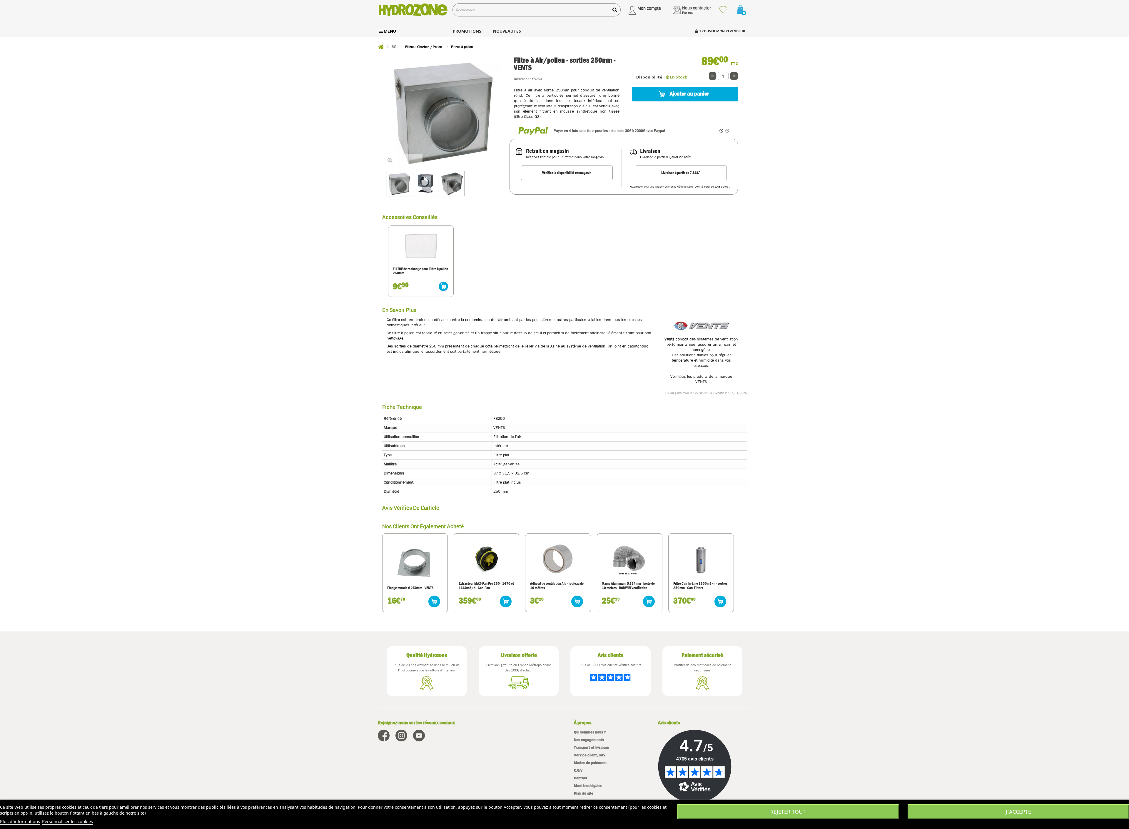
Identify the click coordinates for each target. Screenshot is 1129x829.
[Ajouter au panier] (443, 286)
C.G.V (578, 770)
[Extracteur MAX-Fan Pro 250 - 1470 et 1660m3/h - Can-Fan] (486, 558)
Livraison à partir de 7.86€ (680, 172)
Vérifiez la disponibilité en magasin (566, 172)
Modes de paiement (590, 762)
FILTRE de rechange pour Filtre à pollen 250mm (420, 271)
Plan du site (583, 793)
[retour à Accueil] (380, 46)
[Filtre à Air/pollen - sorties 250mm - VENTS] (399, 183)
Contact (580, 777)
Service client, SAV (589, 755)
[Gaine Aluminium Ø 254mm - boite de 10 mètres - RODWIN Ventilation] (629, 558)
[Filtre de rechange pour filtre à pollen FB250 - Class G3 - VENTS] (421, 246)
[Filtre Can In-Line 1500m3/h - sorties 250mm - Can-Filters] (701, 558)
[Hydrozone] (413, 10)
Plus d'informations (20, 821)
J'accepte (1018, 811)
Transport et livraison (591, 747)
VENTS (701, 381)
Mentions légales (588, 785)
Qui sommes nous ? (590, 732)
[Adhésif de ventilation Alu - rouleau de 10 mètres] (558, 558)
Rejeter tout (788, 811)
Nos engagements (589, 739)
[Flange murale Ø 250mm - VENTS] (414, 562)
